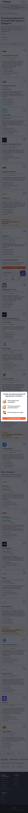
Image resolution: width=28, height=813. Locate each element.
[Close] (25, 393)
